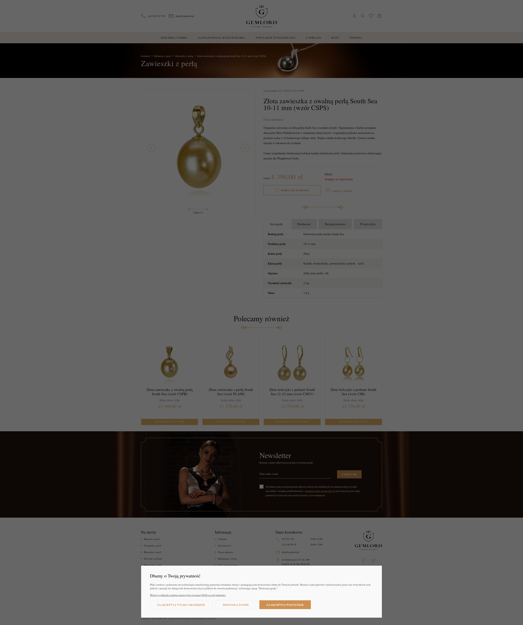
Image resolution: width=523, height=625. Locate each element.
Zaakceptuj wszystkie (285, 605)
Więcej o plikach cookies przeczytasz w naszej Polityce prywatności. (188, 595)
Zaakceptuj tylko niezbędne (181, 605)
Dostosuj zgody (236, 605)
